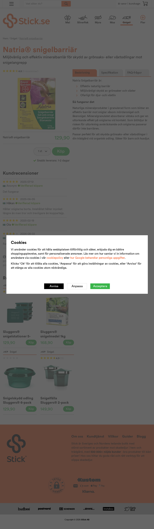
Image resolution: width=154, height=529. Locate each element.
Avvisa (54, 286)
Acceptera (100, 286)
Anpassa (77, 286)
